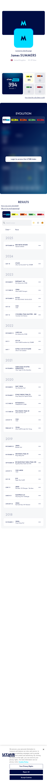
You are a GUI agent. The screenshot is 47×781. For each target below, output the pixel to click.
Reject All (26, 772)
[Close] (43, 749)
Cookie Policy (23, 762)
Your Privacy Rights (26, 766)
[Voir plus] (39, 245)
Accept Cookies (26, 777)
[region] (23, 763)
